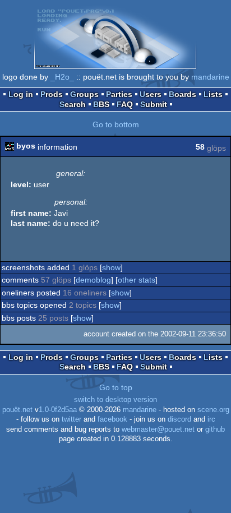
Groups (84, 94)
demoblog (93, 279)
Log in (20, 94)
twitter (71, 419)
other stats (136, 279)
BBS (101, 104)
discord (179, 419)
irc (211, 419)
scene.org (213, 410)
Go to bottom (116, 124)
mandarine (210, 76)
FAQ (125, 104)
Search (72, 104)
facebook (112, 419)
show (111, 267)
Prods (51, 94)
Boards (182, 94)
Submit (153, 104)
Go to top (115, 387)
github (215, 429)
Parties (119, 94)
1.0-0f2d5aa (58, 410)
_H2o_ (62, 76)
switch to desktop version (115, 400)
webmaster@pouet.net (158, 429)
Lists (213, 94)
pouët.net (17, 410)
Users (150, 94)
